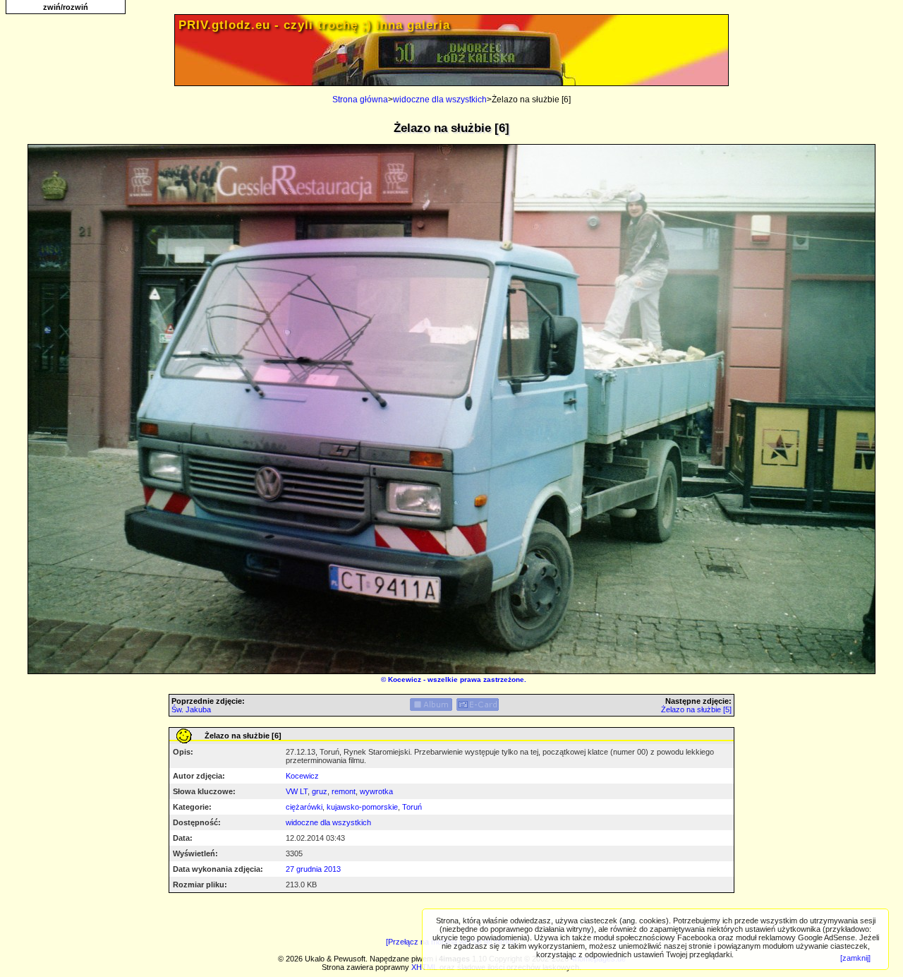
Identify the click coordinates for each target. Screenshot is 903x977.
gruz (319, 791)
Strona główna (360, 99)
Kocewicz (404, 679)
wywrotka (376, 791)
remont (344, 791)
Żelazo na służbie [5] (696, 709)
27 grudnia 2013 (313, 869)
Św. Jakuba (191, 709)
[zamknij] (855, 958)
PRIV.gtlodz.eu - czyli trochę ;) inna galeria (314, 25)
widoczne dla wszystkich (440, 99)
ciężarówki (304, 807)
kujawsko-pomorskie (362, 807)
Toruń (412, 807)
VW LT (297, 791)
